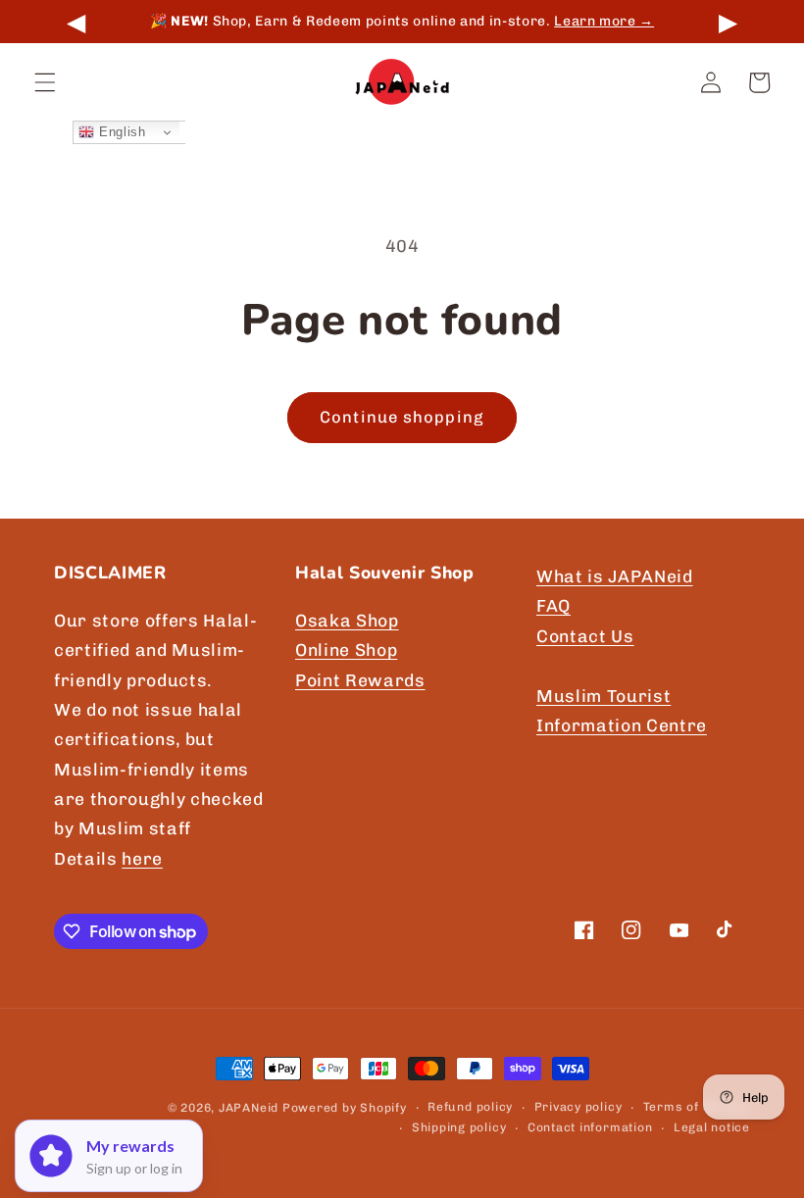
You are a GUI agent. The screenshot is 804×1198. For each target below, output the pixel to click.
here (142, 858)
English (119, 132)
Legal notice (712, 1127)
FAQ (553, 605)
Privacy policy (578, 1107)
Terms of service (696, 1107)
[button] (45, 82)
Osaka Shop (347, 620)
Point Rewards (360, 680)
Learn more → (375, 21)
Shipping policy (459, 1127)
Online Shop (346, 649)
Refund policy (470, 1107)
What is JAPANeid (614, 576)
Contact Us (585, 635)
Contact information (590, 1127)
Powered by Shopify (344, 1108)
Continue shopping (402, 416)
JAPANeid (248, 1108)
